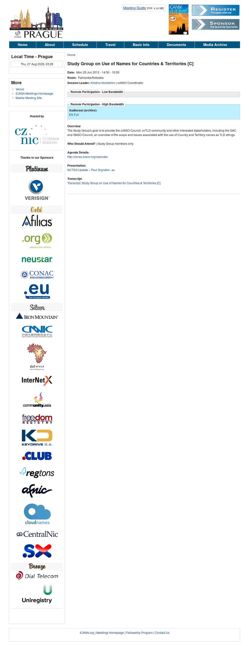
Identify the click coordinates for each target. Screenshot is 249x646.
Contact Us (162, 632)
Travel (110, 44)
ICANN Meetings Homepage (34, 93)
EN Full (74, 114)
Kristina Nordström (103, 83)
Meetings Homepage (110, 632)
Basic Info (141, 44)
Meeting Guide (134, 7)
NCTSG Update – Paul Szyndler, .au (91, 170)
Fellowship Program (139, 632)
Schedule (80, 44)
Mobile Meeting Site (29, 98)
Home (22, 44)
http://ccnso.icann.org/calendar (87, 157)
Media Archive (215, 44)
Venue (20, 89)
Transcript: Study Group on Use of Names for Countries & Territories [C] (113, 183)
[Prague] (36, 37)
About (50, 44)
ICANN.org (87, 632)
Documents (176, 44)
